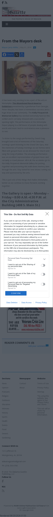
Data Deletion (11, 302)
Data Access (26, 302)
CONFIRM (16, 293)
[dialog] (26, 258)
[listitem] (26, 259)
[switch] (43, 265)
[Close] (48, 214)
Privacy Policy (41, 302)
